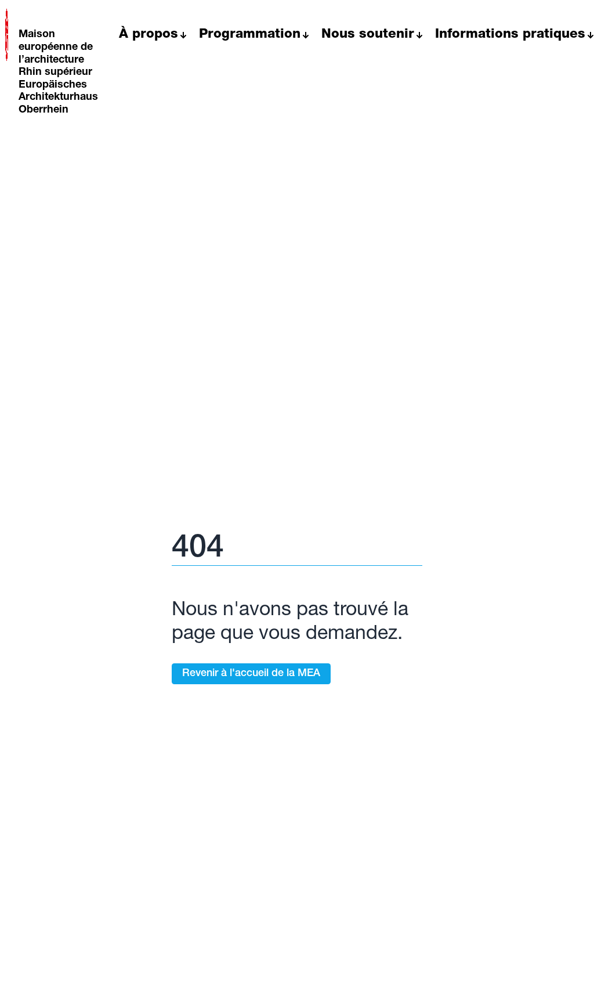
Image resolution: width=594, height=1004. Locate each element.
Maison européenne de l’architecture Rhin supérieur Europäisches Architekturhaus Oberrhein (58, 72)
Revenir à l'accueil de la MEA (251, 674)
